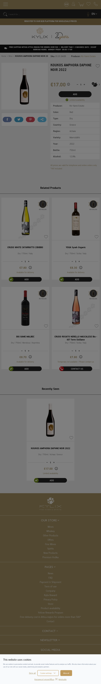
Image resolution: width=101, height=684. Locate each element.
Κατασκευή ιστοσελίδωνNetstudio (50, 679)
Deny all (32, 673)
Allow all (66, 673)
